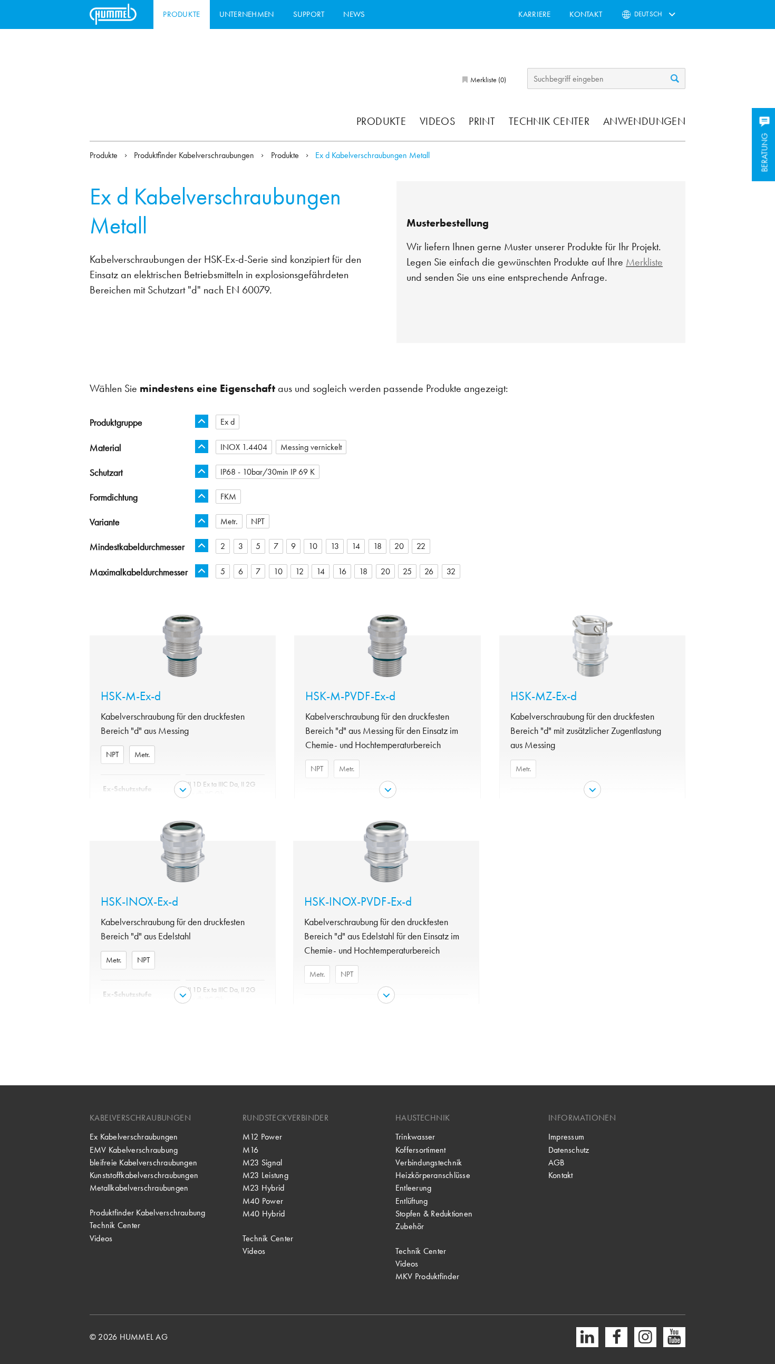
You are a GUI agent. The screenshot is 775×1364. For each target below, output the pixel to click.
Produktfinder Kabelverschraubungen (195, 155)
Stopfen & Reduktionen (433, 1213)
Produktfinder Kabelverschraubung (148, 1212)
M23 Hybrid (263, 1187)
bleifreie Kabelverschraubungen (143, 1162)
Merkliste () (487, 79)
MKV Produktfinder (427, 1276)
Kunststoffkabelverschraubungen (144, 1175)
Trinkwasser (415, 1136)
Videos (437, 121)
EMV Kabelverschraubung (134, 1149)
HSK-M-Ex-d (131, 696)
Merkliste (644, 262)
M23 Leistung (265, 1175)
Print (482, 121)
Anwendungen (644, 121)
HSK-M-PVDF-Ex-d (350, 696)
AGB (556, 1162)
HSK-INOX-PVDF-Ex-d (358, 901)
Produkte (181, 14)
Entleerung (413, 1187)
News (354, 14)
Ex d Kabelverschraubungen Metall (372, 155)
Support (309, 14)
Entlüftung (411, 1200)
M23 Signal (262, 1162)
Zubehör (409, 1226)
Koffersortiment (420, 1149)
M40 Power (263, 1200)
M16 (251, 1149)
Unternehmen (246, 14)
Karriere (534, 14)
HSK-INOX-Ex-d (139, 901)
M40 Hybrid (264, 1213)
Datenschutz (568, 1149)
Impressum (566, 1136)
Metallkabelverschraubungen (139, 1187)
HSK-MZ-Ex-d (543, 696)
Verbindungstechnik (428, 1162)
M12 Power (262, 1136)
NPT (112, 754)
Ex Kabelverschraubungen (134, 1136)
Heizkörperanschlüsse (432, 1175)
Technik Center (549, 121)
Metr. (142, 754)
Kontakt (585, 14)
